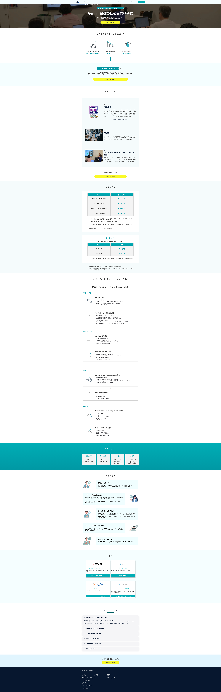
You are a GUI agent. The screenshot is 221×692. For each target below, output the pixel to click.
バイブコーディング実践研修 (87, 679)
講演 (82, 683)
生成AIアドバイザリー (86, 687)
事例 (118, 1)
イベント (126, 1)
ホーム (107, 1)
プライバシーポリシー (111, 677)
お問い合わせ (109, 675)
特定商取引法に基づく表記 (112, 679)
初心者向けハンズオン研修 (87, 677)
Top (85, 4)
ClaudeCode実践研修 (86, 680)
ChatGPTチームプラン (86, 682)
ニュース (122, 1)
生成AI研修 (84, 675)
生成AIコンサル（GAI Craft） (87, 685)
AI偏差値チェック (133, 1)
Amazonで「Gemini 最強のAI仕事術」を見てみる (115, 120)
